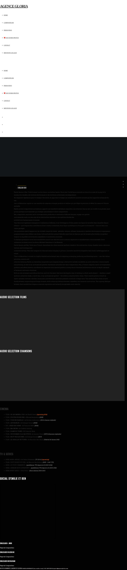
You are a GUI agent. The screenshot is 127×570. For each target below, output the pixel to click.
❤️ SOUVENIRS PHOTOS (11, 93)
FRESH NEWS (8, 85)
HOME (6, 70)
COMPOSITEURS (9, 78)
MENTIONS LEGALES (10, 108)
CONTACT (7, 100)
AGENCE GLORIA (14, 6)
